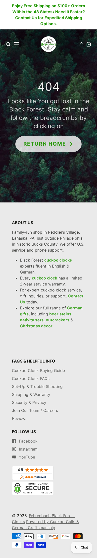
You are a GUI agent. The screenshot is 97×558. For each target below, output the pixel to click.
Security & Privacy (29, 402)
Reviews (19, 418)
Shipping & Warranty (31, 394)
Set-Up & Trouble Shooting (37, 386)
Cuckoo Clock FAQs (30, 378)
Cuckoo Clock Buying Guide (38, 370)
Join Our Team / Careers (35, 410)
